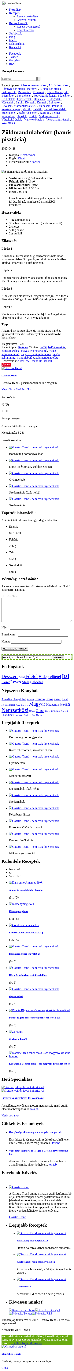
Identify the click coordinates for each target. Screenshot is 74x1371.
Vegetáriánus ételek (57, 119)
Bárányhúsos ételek (13, 88)
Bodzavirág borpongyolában (24, 953)
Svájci (26, 715)
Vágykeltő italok (34, 119)
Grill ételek (8, 99)
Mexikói (65, 704)
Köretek (30, 102)
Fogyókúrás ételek (45, 95)
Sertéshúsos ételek (55, 109)
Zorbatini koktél (18, 1039)
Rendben (16, 1343)
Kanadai (11, 705)
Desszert (10, 676)
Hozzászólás (9, 596)
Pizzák (27, 109)
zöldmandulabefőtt (46, 357)
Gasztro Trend (9, 375)
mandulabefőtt (25, 357)
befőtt (43, 347)
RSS (12, 63)
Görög (49, 699)
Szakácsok (15, 33)
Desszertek (24, 92)
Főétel (31, 676)
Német (32, 711)
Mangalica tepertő (11, 1353)
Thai (32, 714)
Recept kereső (25, 30)
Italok (19, 102)
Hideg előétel (50, 676)
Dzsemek (38, 92)
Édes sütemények (57, 92)
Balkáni (30, 699)
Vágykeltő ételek (12, 119)
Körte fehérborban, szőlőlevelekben (28, 975)
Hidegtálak (54, 99)
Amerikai (7, 699)
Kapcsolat (15, 47)
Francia (40, 699)
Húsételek (7, 102)
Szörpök (44, 112)
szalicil (48, 361)
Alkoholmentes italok (33, 85)
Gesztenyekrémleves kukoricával (22, 1098)
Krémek (41, 102)
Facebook (15, 53)
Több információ (31, 1343)
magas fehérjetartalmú (34, 350)
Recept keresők (18, 23)
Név (5, 627)
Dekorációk (9, 92)
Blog (12, 36)
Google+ (14, 60)
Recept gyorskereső (28, 26)
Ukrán (39, 715)
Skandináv (8, 714)
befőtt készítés (56, 347)
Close (5, 1367)
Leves (15, 681)
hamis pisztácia (11, 350)
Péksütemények (11, 109)
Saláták (37, 109)
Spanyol (19, 715)
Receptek (14, 13)
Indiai (65, 699)
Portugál (64, 711)
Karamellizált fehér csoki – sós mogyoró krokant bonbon (39, 1063)
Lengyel (24, 705)
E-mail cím (9, 634)
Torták (33, 116)
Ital (65, 676)
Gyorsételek (24, 99)
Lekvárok (54, 102)
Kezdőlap (15, 9)
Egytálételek (24, 95)
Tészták (22, 116)
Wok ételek (8, 123)
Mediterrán (52, 704)
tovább (34, 1109)
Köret (21, 158)
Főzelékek (64, 95)
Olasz (40, 710)
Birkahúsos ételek (50, 88)
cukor (20, 361)
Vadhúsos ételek (48, 116)
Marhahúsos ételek (25, 105)
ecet (28, 361)
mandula (37, 361)
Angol (17, 699)
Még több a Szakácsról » (16, 389)
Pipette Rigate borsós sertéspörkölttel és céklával (35, 1017)
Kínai (18, 705)
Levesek (7, 105)
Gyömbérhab (16, 996)
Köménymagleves (18, 911)
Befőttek (32, 88)
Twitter (13, 57)
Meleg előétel (32, 682)
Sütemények (9, 112)
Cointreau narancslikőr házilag (26, 932)
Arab (23, 699)
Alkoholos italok (58, 85)
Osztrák (55, 710)
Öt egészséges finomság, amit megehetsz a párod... (35, 1132)
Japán (4, 705)
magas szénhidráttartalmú (36, 354)
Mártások (44, 105)
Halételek (39, 99)
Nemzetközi (27, 155)
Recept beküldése (27, 16)
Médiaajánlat (16, 43)
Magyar (37, 704)
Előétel (22, 677)
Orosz (47, 711)
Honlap (6, 641)
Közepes (34, 161)
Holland (57, 699)
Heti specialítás (11, 1115)
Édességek (8, 95)
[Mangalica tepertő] (14, 1346)
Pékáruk (57, 105)
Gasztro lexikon (26, 19)
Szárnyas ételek (28, 112)
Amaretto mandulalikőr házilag (26, 889)
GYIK (13, 40)
